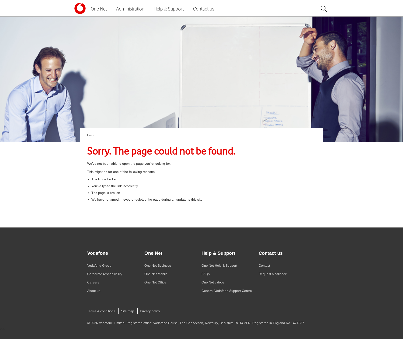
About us (93, 291)
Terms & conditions (101, 311)
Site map (127, 311)
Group (99, 265)
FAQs (206, 274)
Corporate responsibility (104, 274)
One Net (99, 9)
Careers (93, 282)
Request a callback (273, 274)
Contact (264, 265)
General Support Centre (227, 291)
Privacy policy (150, 311)
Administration (130, 9)
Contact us (203, 9)
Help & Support (169, 9)
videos (213, 282)
